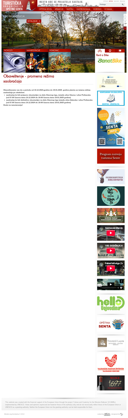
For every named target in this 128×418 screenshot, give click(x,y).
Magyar (116, 1)
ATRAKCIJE (59, 9)
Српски (105, 1)
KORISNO (97, 9)
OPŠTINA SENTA (45, 9)
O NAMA (108, 9)
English (122, 1)
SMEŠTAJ (69, 9)
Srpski (111, 1)
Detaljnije (32, 21)
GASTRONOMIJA (83, 9)
